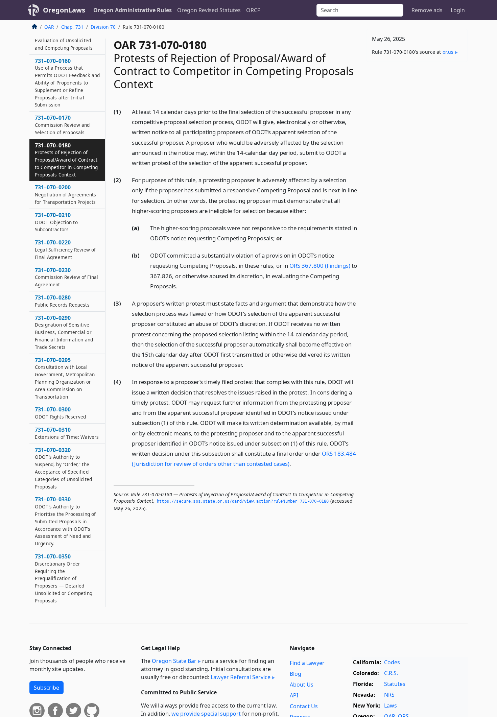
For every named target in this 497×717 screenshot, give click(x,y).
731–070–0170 (62, 125)
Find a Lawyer (307, 663)
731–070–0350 (63, 578)
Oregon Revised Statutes (209, 10)
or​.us (448, 52)
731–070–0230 (66, 277)
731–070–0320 (63, 468)
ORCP (253, 10)
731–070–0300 (60, 413)
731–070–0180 (66, 159)
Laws (390, 705)
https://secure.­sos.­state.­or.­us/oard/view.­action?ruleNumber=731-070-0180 (243, 501)
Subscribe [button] (46, 687)
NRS (389, 694)
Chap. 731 (72, 27)
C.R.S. (391, 673)
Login (458, 10)
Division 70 (103, 27)
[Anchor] (311, 162)
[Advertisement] (417, 172)
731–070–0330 (65, 521)
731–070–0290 (64, 332)
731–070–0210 (56, 222)
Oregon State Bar (174, 661)
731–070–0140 (64, 40)
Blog (295, 673)
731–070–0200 (65, 194)
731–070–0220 (65, 249)
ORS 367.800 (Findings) (319, 265)
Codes (392, 662)
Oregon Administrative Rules (132, 10)
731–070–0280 (62, 301)
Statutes (394, 684)
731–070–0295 (65, 378)
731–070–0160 (67, 82)
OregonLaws (64, 10)
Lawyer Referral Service (240, 677)
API (294, 695)
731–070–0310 (67, 433)
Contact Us (304, 706)
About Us (301, 684)
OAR (49, 27)
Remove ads (427, 10)
